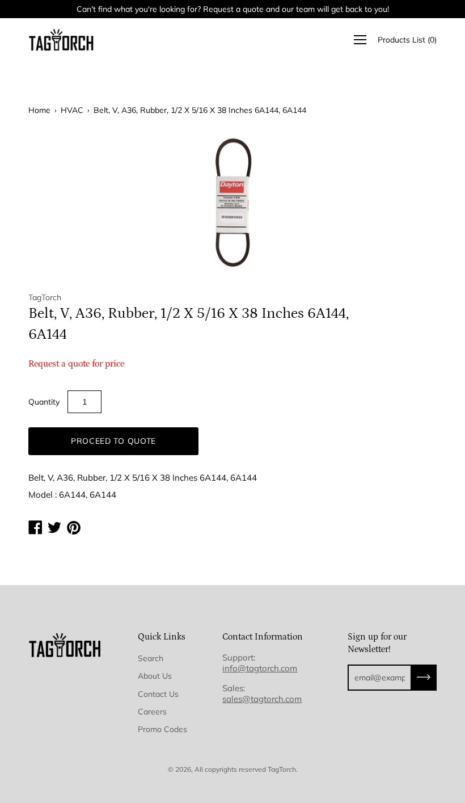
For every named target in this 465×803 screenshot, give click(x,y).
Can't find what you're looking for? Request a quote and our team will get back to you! (233, 9)
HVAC (72, 110)
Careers (152, 712)
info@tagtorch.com (259, 668)
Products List (407, 40)
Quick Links (161, 637)
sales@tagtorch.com (262, 698)
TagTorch (282, 769)
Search (150, 658)
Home (39, 110)
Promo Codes (162, 729)
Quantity (44, 402)
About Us (155, 676)
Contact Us (158, 694)
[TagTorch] (62, 40)
